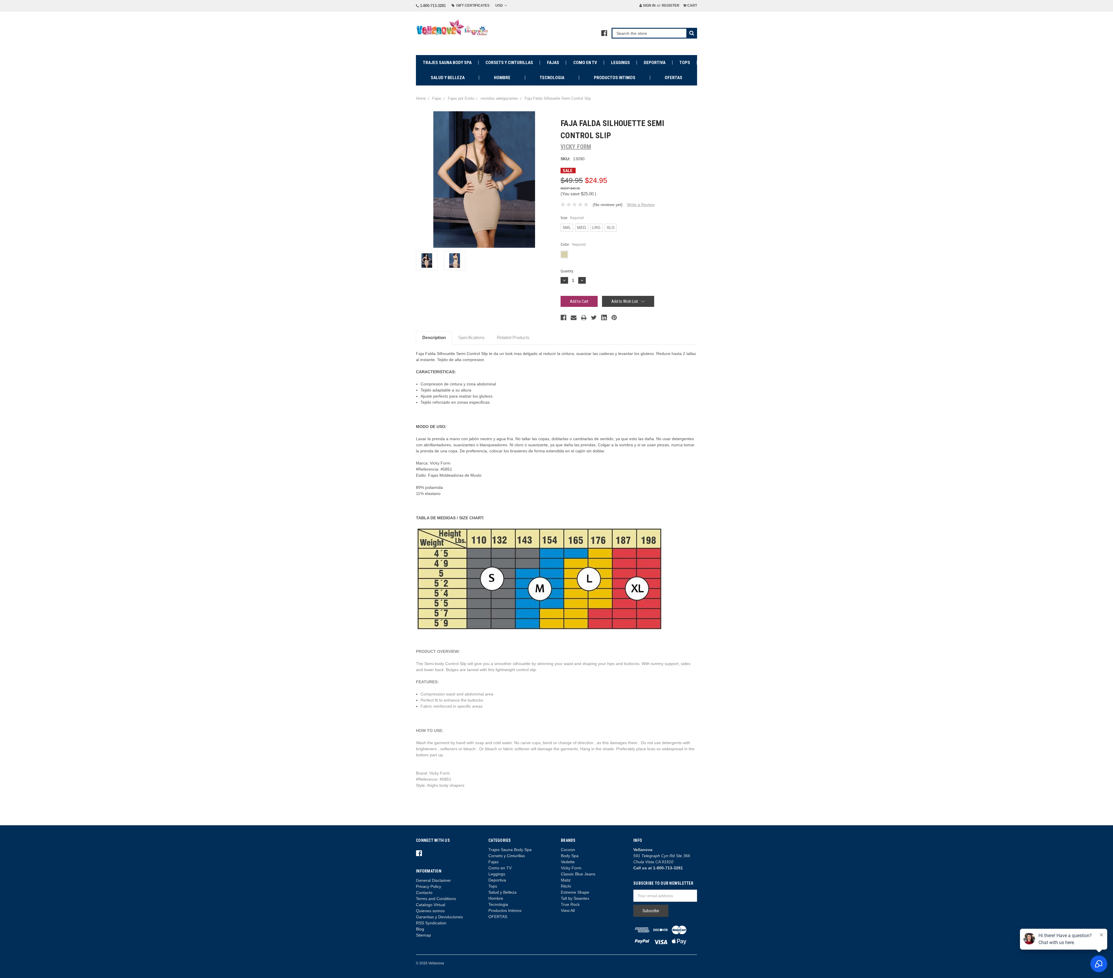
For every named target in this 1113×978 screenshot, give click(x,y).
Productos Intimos (614, 77)
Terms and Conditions (436, 898)
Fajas (553, 62)
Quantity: (567, 271)
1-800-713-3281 (432, 5)
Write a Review (640, 204)
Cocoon (568, 849)
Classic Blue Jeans (578, 874)
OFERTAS (673, 77)
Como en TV (585, 62)
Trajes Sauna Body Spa (447, 62)
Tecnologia (552, 77)
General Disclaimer (433, 880)
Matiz (566, 880)
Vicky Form (571, 868)
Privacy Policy (428, 886)
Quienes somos (430, 910)
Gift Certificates (472, 5)
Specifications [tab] (471, 337)
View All (568, 910)
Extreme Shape (575, 892)
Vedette (568, 861)
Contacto (424, 892)
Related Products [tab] (513, 337)
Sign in (649, 5)
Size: (572, 218)
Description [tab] (434, 337)
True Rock (570, 904)
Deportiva (654, 62)
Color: (573, 244)
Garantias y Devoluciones (439, 917)
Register (670, 5)
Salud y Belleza (448, 77)
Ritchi (566, 886)
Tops (684, 62)
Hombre (502, 77)
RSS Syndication (431, 923)
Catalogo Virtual (430, 904)
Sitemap (423, 935)
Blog (420, 929)
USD (499, 5)
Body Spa (570, 855)
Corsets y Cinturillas (509, 62)
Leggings (620, 62)
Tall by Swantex (575, 898)
